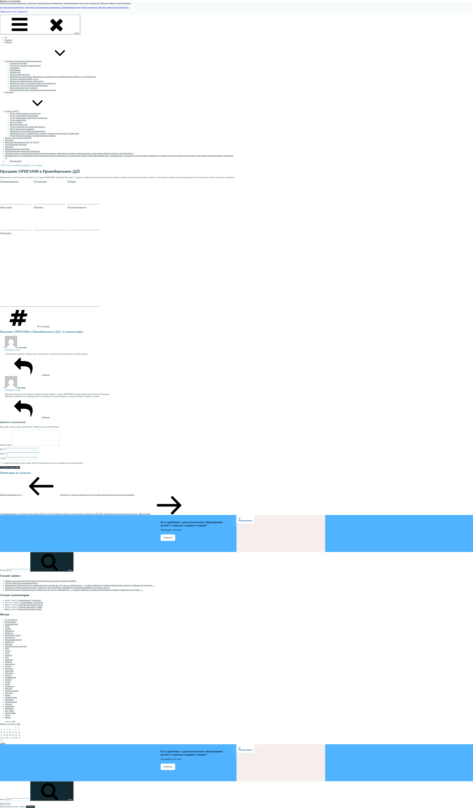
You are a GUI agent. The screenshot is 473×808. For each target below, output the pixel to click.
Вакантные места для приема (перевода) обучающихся (33, 83)
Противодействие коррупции (17, 149)
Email (3, 454)
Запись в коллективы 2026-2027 (18, 138)
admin (39, 165)
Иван (7, 609)
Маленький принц (12, 635)
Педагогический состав (20, 74)
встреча (8, 666)
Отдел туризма (16, 122)
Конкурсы (9, 140)
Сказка (8, 651)
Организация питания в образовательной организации (33, 90)
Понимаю (30, 807)
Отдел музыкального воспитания (24, 116)
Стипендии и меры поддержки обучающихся (29, 86)
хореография (10, 713)
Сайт (2, 458)
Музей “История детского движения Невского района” (33, 136)
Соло (7, 653)
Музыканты (10, 637)
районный (9, 700)
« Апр (2, 743)
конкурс (8, 675)
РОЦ (7, 648)
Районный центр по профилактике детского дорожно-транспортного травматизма (44, 133)
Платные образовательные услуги (24, 79)
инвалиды (9, 673)
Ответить (46, 375)
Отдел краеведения (18, 120)
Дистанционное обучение (16, 144)
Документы (15, 68)
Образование (15, 70)
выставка (9, 668)
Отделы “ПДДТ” (12, 111)
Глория (8, 628)
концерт (8, 680)
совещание (9, 706)
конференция (10, 677)
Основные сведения (18, 63)
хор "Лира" (9, 711)
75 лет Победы (11, 620)
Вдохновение (10, 622)
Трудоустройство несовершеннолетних (21, 583)
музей (7, 684)
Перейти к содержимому (10, 1)
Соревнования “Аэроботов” (30, 600)
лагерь (7, 682)
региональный (11, 702)
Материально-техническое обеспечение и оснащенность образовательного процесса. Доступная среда (53, 77)
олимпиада (9, 686)
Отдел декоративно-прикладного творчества (28, 118)
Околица (8, 644)
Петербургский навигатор (16, 646)
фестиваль (9, 708)
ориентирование (12, 691)
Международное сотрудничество (23, 88)
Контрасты (9, 631)
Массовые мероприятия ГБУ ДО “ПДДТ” (22, 142)
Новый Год (9, 642)
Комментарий (6, 445)
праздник (9, 693)
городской (9, 671)
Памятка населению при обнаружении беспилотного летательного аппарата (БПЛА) (40, 581)
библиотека (10, 664)
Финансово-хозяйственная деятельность (27, 81)
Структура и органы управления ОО (25, 66)
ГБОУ (7, 626)
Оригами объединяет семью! (31, 605)
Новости (8, 42)
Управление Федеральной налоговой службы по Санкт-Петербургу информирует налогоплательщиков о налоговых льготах (57, 588)
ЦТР (7, 657)
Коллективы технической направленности (28, 131)
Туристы (8, 655)
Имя (2, 449)
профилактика (11, 697)
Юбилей (8, 662)
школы (8, 717)
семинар (8, 704)
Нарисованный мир (13, 640)
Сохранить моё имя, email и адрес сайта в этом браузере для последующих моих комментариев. (43, 463)
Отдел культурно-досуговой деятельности (27, 127)
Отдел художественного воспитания (25, 113)
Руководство (15, 72)
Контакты (9, 92)
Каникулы (9, 147)
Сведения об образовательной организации (23, 61)
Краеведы (9, 633)
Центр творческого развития (22, 129)
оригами (46, 326)
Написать (168, 538)
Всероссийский (11, 624)
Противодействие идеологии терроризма (22, 151)
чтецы (7, 715)
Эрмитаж (9, 660)
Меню (77, 33)
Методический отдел (18, 125)
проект (8, 695)
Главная (8, 40)
